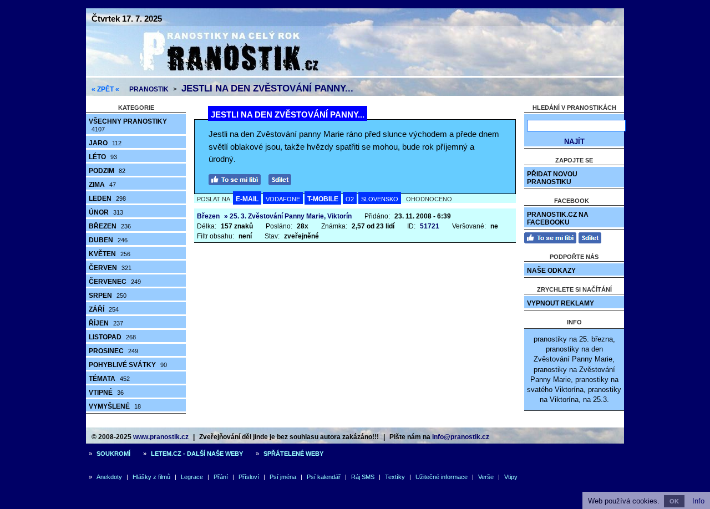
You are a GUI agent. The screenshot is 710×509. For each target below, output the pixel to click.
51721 (429, 226)
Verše (486, 477)
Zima (102, 185)
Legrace (192, 477)
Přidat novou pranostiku (552, 178)
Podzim (107, 171)
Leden (107, 198)
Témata (109, 379)
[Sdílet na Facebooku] (282, 178)
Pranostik (149, 89)
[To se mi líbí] (237, 178)
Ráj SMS (362, 477)
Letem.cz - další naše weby (197, 453)
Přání (221, 477)
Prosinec (113, 351)
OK (674, 501)
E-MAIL (247, 199)
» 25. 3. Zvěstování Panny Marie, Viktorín (288, 216)
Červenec (115, 282)
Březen (110, 226)
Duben (108, 240)
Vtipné (106, 392)
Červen (110, 268)
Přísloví (249, 477)
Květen (109, 254)
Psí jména (283, 477)
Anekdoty (109, 477)
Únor (106, 212)
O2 (350, 199)
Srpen (107, 295)
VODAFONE (283, 199)
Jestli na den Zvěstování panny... (267, 88)
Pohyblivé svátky (128, 365)
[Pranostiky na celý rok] (216, 73)
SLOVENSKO (379, 199)
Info (698, 501)
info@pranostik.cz (460, 437)
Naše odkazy (551, 270)
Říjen (106, 323)
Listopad (112, 337)
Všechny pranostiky (128, 125)
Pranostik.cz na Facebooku (558, 218)
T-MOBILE (322, 199)
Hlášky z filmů (151, 477)
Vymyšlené (115, 406)
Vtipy (511, 477)
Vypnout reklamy (560, 303)
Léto (103, 157)
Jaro (105, 143)
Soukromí (113, 453)
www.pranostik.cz (161, 437)
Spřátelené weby (293, 453)
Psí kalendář (324, 477)
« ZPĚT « (105, 89)
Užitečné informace (441, 477)
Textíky (395, 477)
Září (104, 309)
